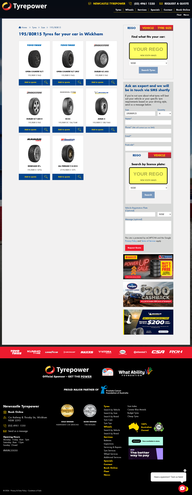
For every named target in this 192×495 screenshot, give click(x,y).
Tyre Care (108, 420)
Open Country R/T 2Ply (68, 71)
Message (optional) (133, 219)
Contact (168, 9)
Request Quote (134, 248)
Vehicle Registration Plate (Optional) (136, 209)
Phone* (140, 127)
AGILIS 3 (101, 119)
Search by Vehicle (112, 409)
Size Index (132, 406)
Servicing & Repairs (112, 447)
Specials (155, 9)
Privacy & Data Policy (19, 491)
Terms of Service (148, 241)
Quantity (161, 109)
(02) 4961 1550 (144, 3)
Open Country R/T (34, 71)
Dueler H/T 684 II (34, 119)
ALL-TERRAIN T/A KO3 (68, 166)
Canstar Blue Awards (136, 409)
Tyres (118, 9)
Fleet (179, 15)
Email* (128, 136)
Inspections (109, 443)
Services (142, 9)
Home (24, 27)
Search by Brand (111, 416)
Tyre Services (109, 450)
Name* (128, 118)
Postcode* (129, 144)
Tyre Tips (108, 423)
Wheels (129, 9)
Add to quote (30, 82)
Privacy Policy (131, 241)
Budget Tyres (133, 413)
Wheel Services (111, 454)
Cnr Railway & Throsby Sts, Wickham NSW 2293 (27, 419)
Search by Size (110, 413)
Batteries (107, 440)
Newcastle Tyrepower (108, 3)
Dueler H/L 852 (101, 71)
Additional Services (112, 457)
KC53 (67, 119)
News (186, 15)
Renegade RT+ (34, 166)
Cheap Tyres (132, 416)
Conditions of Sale (34, 491)
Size (127, 109)
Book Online (183, 9)
